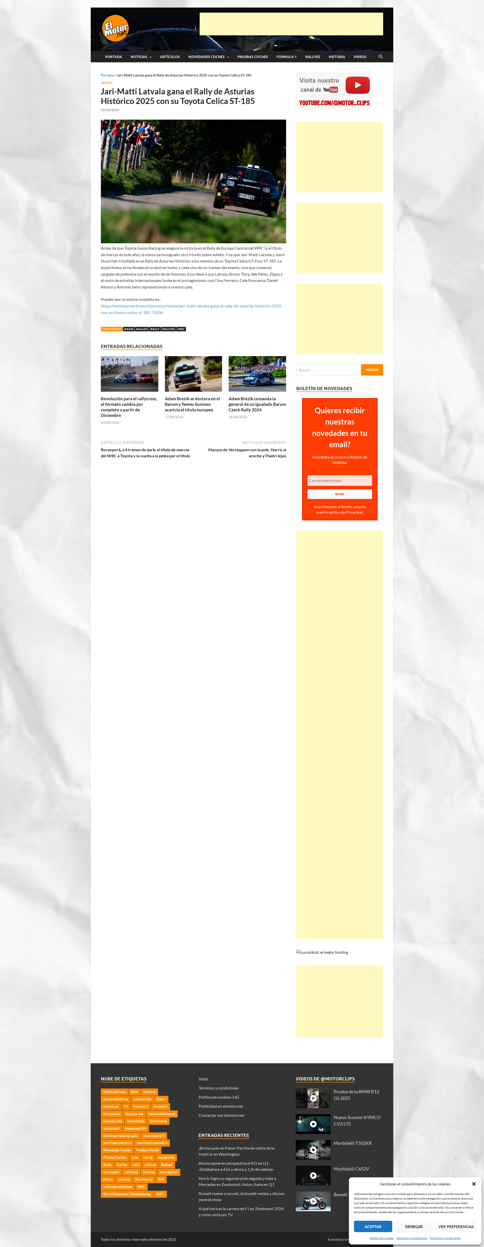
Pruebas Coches (252, 57)
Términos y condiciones (411, 1238)
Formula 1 (287, 57)
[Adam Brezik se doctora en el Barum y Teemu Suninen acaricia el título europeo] (193, 375)
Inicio (203, 1078)
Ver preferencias (456, 1226)
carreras (149, 1092)
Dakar (161, 1099)
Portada (113, 57)
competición (143, 1099)
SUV (161, 1179)
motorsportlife (135, 1128)
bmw (134, 1092)
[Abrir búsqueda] (380, 57)
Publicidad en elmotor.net (221, 1106)
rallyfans (131, 1172)
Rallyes (312, 57)
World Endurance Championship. (127, 1194)
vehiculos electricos (117, 1187)
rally (155, 329)
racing (148, 1157)
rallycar (150, 1165)
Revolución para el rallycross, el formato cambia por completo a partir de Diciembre (129, 407)
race (135, 1157)
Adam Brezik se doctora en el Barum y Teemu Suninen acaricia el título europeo (192, 404)
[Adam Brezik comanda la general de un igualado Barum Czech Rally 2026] (257, 375)
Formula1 (161, 1106)
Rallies (142, 329)
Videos (360, 57)
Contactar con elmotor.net (221, 1115)
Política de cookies (382, 1238)
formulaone (111, 1114)
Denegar (414, 1226)
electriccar (111, 1106)
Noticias (139, 57)
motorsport (111, 1128)
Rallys (108, 1179)
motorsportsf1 (154, 1136)
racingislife (166, 1157)
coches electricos (115, 1099)
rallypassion (169, 1172)
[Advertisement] (291, 24)
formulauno (135, 1121)
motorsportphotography (120, 1136)
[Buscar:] (339, 370)
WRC (181, 329)
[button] (473, 1183)
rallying (149, 1172)
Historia (337, 57)
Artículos (170, 57)
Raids (128, 329)
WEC (141, 1187)
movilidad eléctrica (117, 1143)
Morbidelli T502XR (353, 1143)
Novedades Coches (206, 57)
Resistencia (144, 1179)
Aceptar (373, 1226)
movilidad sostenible (152, 1143)
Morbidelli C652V (351, 1169)
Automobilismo (114, 1092)
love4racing (158, 1121)
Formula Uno (112, 1121)
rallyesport (111, 1172)
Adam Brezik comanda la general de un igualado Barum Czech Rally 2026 (257, 404)
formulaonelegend (161, 1114)
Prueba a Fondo (147, 1150)
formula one (134, 1114)
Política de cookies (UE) (219, 1097)
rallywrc (124, 1179)
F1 (126, 1106)
